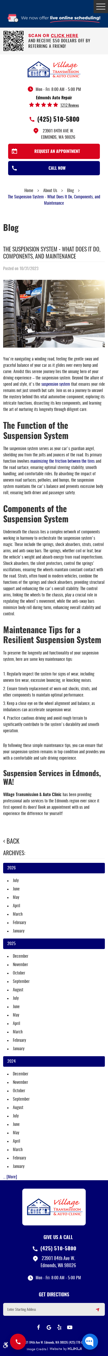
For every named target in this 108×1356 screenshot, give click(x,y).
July (16, 881)
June (16, 889)
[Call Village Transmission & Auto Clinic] (18, 1342)
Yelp (59, 1327)
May (16, 897)
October (19, 973)
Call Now (57, 168)
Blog (70, 191)
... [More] (10, 1177)
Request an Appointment (57, 151)
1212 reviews (69, 105)
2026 (11, 868)
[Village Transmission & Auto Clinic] (54, 69)
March (18, 914)
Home (28, 191)
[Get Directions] (94, 1312)
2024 (11, 1061)
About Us (50, 191)
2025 (11, 944)
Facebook (38, 1327)
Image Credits (36, 1349)
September (21, 981)
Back (13, 842)
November (20, 965)
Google (49, 1327)
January (18, 931)
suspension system (55, 384)
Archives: (14, 853)
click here (64, 35)
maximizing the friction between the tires (62, 461)
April (16, 906)
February (19, 923)
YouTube (69, 1327)
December (20, 956)
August (18, 990)
